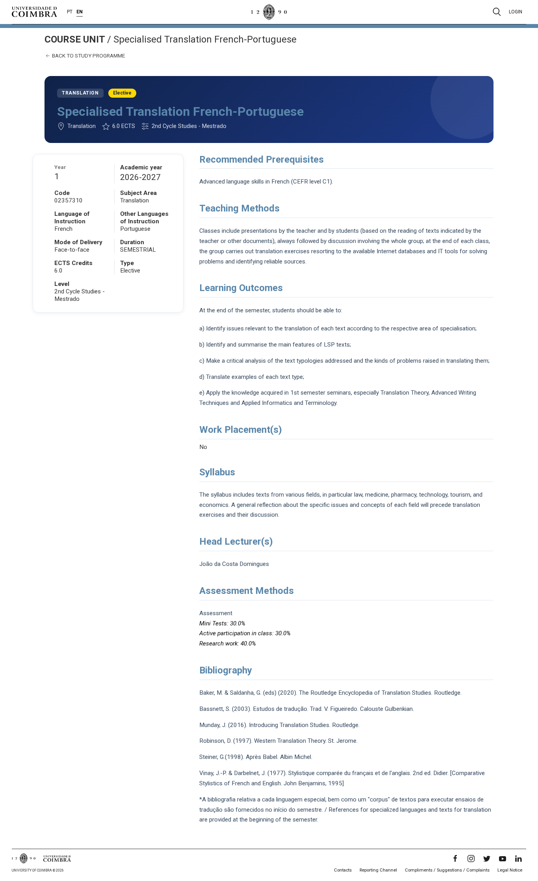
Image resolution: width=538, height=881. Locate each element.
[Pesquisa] (497, 11)
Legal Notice (509, 870)
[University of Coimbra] (34, 11)
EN (79, 12)
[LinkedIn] (518, 858)
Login (515, 11)
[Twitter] (487, 858)
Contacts (343, 870)
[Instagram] (471, 858)
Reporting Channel (378, 870)
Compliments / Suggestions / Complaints (447, 870)
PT (69, 12)
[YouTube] (502, 858)
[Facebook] (455, 858)
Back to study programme (88, 55)
